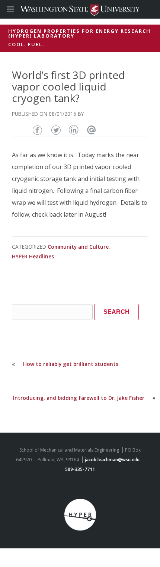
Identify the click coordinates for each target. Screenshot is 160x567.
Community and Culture (78, 246)
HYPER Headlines (33, 256)
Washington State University (80, 9)
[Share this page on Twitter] (56, 129)
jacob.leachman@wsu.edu (112, 459)
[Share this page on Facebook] (39, 129)
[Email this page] (91, 129)
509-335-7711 (80, 469)
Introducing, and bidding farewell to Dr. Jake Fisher (78, 397)
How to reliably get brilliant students (70, 363)
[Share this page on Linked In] (74, 129)
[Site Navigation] (18, 9)
